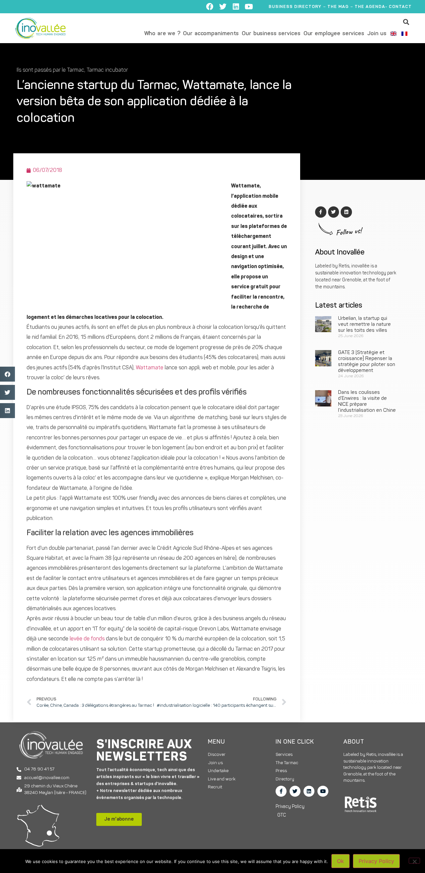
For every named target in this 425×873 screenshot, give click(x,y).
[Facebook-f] (281, 791)
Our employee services (333, 33)
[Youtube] (248, 6)
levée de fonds (86, 639)
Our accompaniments (211, 33)
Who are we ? (162, 33)
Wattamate (149, 368)
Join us (376, 33)
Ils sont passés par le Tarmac (50, 70)
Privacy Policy (376, 861)
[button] (406, 21)
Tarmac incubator (107, 70)
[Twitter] (222, 6)
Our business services (271, 33)
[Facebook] (209, 6)
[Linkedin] (235, 6)
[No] (414, 861)
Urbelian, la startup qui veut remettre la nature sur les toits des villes (364, 324)
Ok (340, 861)
